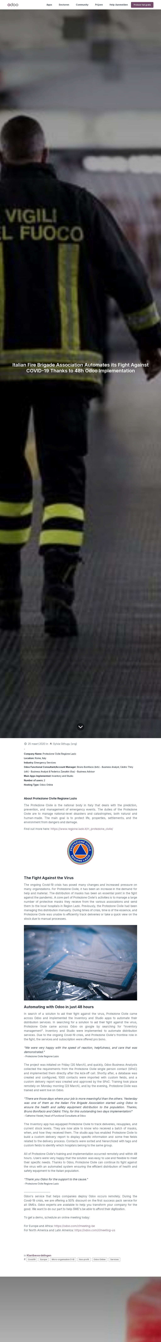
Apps (49, 4)
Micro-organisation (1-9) (63, 1259)
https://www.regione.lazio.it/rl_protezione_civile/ (82, 829)
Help (112, 4)
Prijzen (99, 4)
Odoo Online (99, 1259)
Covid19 (32, 1259)
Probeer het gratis (142, 5)
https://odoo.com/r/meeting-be (74, 1226)
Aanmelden (121, 4)
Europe (43, 1259)
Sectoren (64, 4)
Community (82, 4)
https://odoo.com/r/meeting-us (95, 1230)
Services (114, 1259)
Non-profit (84, 1259)
